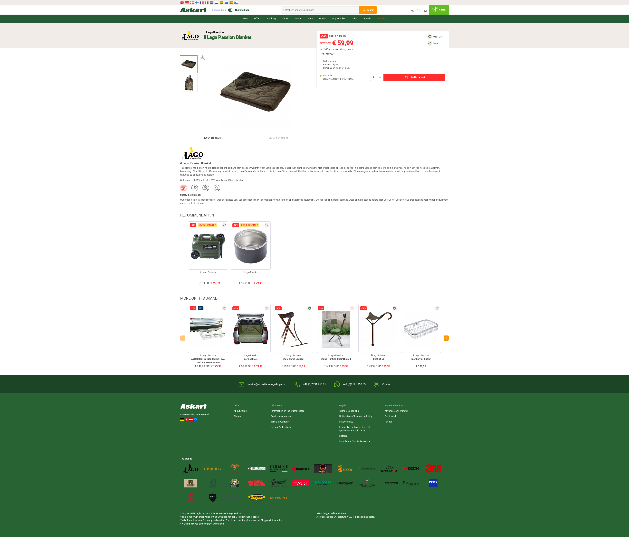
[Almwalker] (234, 468)
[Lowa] (323, 483)
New (245, 18)
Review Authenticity (281, 427)
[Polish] (216, 2)
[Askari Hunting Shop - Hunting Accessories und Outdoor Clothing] (193, 10)
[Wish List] (418, 10)
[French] (201, 2)
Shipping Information (271, 520)
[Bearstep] (301, 468)
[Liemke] (279, 468)
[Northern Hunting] (212, 497)
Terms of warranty (280, 421)
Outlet (381, 18)
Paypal (388, 421)
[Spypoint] (279, 497)
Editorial (343, 436)
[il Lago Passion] (190, 35)
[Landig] (212, 483)
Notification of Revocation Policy (355, 416)
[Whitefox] (389, 468)
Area (310, 18)
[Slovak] (226, 2)
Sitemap (238, 416)
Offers (257, 18)
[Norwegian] (211, 2)
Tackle (298, 18)
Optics (322, 18)
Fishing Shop (219, 10)
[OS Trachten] (234, 483)
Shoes (285, 18)
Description (212, 138)
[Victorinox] (367, 483)
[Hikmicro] (257, 468)
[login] (425, 10)
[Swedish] (221, 2)
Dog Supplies (338, 18)
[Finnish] (196, 2)
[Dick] (411, 468)
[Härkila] (212, 468)
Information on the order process (287, 411)
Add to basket (418, 77)
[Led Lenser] (389, 483)
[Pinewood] (411, 483)
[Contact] (412, 10)
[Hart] (301, 483)
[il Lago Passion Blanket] (189, 64)
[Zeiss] (433, 483)
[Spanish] (231, 2)
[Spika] (345, 468)
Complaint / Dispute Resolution (355, 441)
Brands (367, 18)
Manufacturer (279, 138)
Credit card (390, 416)
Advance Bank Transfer (396, 411)
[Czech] (236, 2)
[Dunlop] (345, 483)
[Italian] (206, 2)
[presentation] (188, 52)
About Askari (240, 411)
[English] (182, 2)
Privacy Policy (346, 421)
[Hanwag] (190, 497)
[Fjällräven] (257, 483)
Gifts (354, 18)
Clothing (271, 18)
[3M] (433, 468)
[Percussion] (190, 483)
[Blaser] (234, 497)
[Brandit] (279, 483)
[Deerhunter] (367, 468)
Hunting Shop (242, 10)
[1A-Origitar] (323, 468)
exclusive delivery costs (341, 49)
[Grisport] (257, 497)
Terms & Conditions (349, 411)
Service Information (281, 416)
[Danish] (192, 2)
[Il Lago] (190, 468)
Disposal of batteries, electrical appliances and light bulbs (354, 429)
